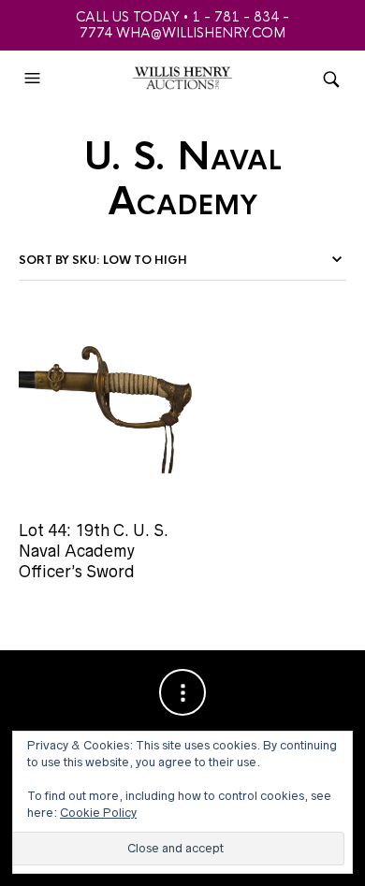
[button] (34, 79)
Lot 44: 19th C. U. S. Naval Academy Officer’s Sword (93, 551)
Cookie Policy (98, 813)
